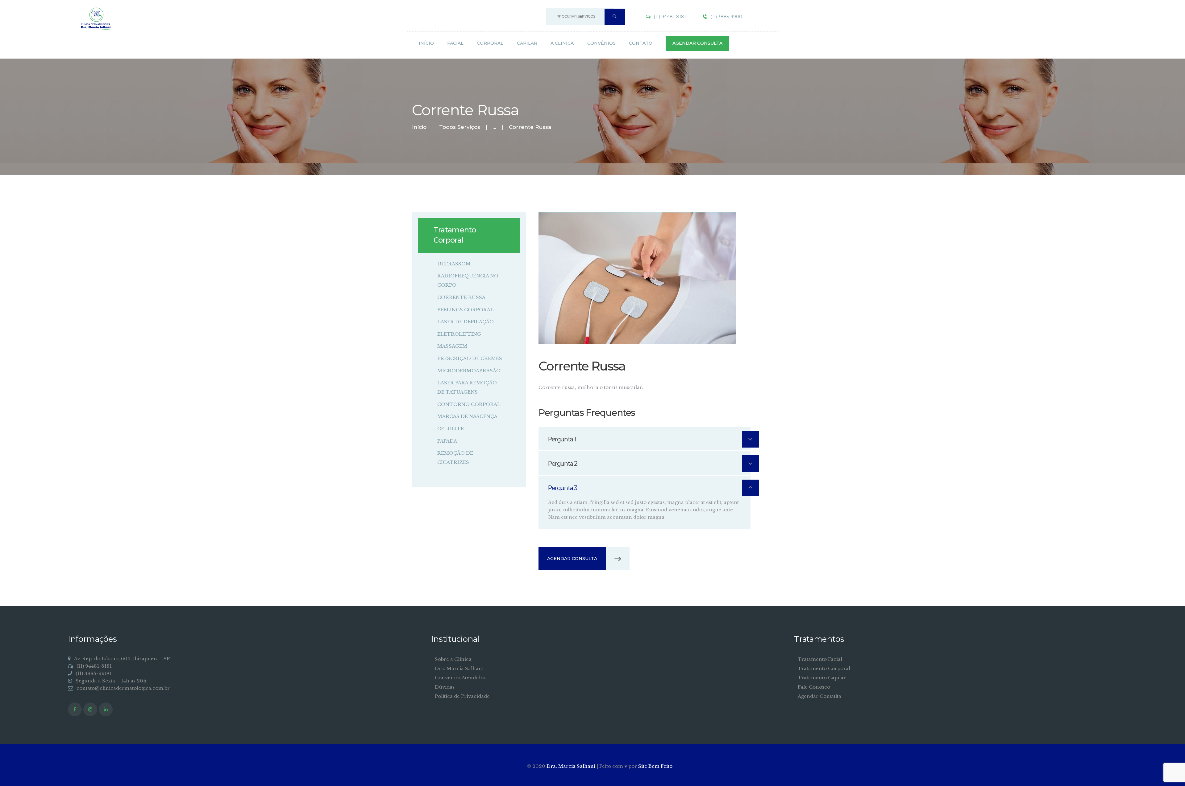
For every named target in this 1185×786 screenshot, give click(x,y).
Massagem (452, 346)
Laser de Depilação (465, 322)
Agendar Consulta (819, 696)
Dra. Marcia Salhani (459, 668)
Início (419, 127)
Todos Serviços (459, 127)
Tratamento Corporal (824, 668)
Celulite (450, 429)
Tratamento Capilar (822, 678)
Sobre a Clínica (453, 659)
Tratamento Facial (820, 659)
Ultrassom (454, 264)
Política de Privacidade (462, 696)
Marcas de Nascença (467, 416)
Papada (447, 441)
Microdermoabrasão (469, 371)
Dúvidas (445, 687)
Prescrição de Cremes (469, 358)
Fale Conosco (814, 687)
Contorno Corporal (469, 404)
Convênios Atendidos (460, 678)
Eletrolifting (459, 334)
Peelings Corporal (465, 310)
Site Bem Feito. (656, 766)
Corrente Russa (461, 297)
